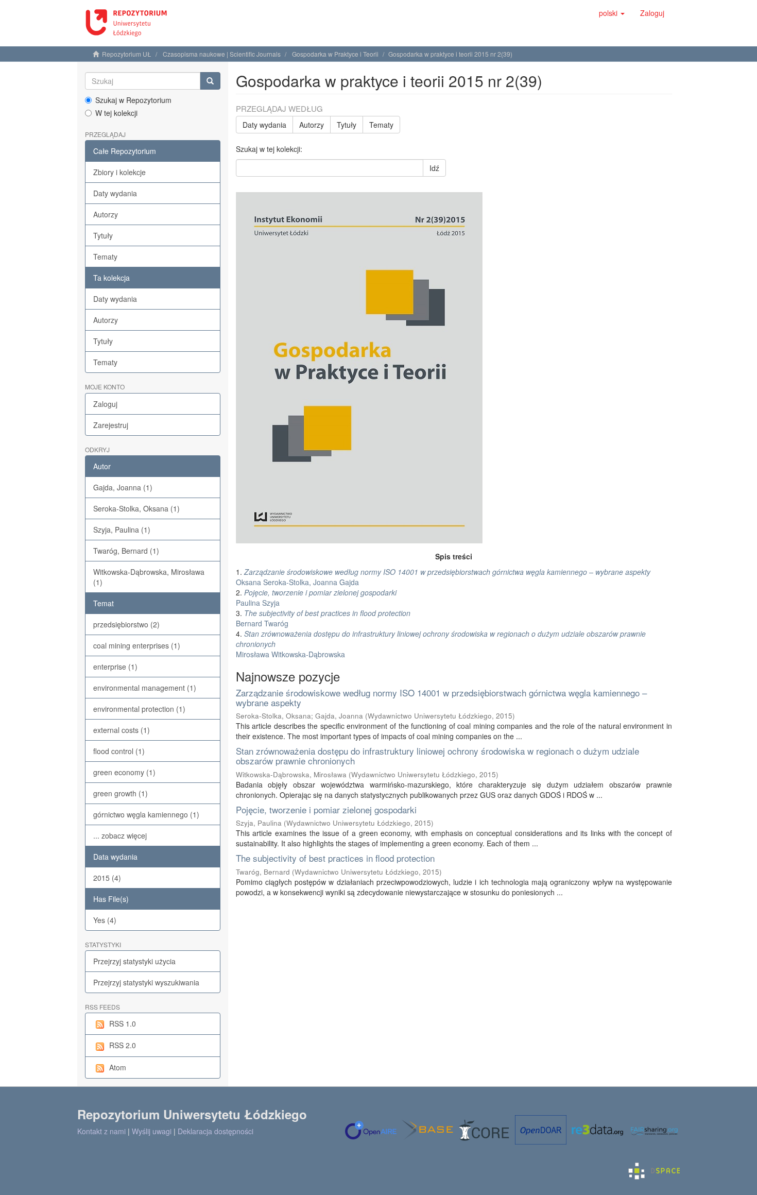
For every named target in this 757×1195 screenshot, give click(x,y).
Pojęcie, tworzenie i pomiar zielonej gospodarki (326, 809)
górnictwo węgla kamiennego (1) (146, 814)
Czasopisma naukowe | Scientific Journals (222, 53)
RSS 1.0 (122, 1023)
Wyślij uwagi (151, 1131)
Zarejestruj (110, 425)
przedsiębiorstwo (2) (126, 624)
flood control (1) (119, 751)
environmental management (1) (144, 687)
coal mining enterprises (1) (136, 645)
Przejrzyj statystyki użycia (134, 961)
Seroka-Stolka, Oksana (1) (136, 508)
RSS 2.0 (122, 1045)
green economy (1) (124, 772)
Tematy (105, 256)
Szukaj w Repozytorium (133, 100)
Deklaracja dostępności (215, 1131)
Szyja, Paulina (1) (121, 529)
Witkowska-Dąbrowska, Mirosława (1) (148, 577)
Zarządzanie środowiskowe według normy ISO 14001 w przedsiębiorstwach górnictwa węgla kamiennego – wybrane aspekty (441, 697)
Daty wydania (115, 193)
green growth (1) (120, 793)
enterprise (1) (115, 666)
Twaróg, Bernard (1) (126, 550)
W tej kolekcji (116, 113)
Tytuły (103, 235)
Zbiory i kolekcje (119, 172)
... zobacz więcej (120, 835)
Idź (434, 168)
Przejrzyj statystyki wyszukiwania (146, 982)
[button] (611, 13)
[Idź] (210, 81)
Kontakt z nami (101, 1131)
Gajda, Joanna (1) (122, 487)
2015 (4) (107, 878)
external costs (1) (121, 730)
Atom (117, 1067)
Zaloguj (105, 404)
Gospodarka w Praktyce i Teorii (335, 53)
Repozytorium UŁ (126, 53)
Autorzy (105, 214)
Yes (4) (104, 920)
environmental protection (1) (139, 709)
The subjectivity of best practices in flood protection (335, 857)
